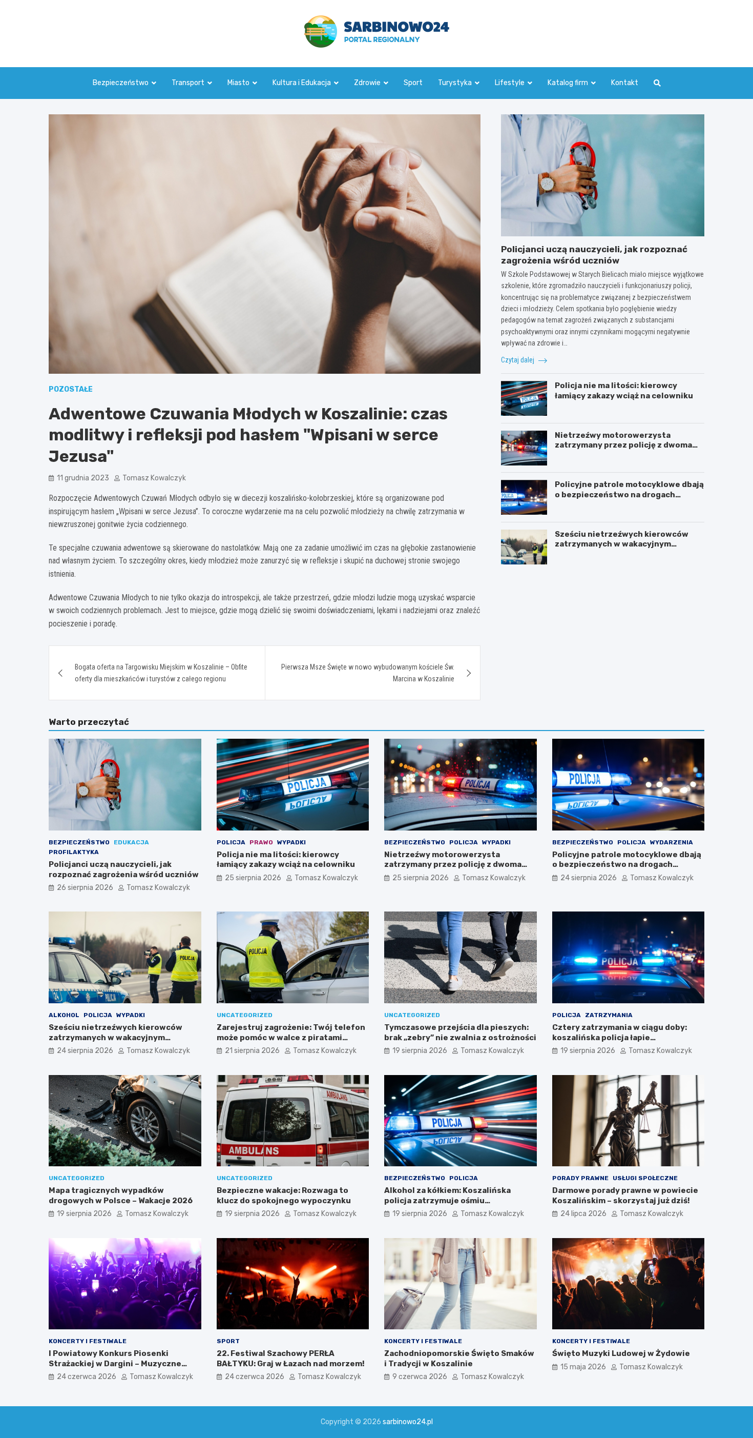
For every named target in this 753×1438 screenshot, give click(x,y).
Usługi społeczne (645, 1178)
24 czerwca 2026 (86, 1376)
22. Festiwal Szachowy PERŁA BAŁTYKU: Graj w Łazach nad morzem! (291, 1358)
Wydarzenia (671, 842)
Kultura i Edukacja (302, 82)
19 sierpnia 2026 (419, 1050)
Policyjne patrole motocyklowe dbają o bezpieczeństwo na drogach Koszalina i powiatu (629, 495)
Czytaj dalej (518, 360)
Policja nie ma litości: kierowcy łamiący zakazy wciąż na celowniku (624, 391)
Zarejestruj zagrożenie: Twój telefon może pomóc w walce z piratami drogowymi (291, 1037)
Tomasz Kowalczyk (154, 478)
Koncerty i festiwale (88, 1341)
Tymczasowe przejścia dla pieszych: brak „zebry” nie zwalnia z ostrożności (460, 1032)
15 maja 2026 (583, 1367)
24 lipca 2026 (583, 1213)
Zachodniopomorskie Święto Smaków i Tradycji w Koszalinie (459, 1358)
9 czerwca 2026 (419, 1376)
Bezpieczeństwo (121, 82)
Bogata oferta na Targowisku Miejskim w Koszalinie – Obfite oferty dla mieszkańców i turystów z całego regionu (161, 672)
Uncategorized (245, 1015)
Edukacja (131, 842)
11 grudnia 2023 (83, 478)
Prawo (261, 842)
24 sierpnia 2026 (588, 878)
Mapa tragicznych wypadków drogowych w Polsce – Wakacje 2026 (121, 1195)
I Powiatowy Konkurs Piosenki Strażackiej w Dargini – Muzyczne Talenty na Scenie (115, 1363)
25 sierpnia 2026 (253, 878)
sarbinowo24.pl (408, 1421)
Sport (413, 82)
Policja (231, 842)
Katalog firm (568, 82)
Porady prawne (580, 1178)
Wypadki (291, 842)
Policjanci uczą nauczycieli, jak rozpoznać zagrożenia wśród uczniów (124, 869)
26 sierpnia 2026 (85, 887)
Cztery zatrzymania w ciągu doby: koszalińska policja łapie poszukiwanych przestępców (619, 1037)
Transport (188, 82)
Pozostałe (71, 389)
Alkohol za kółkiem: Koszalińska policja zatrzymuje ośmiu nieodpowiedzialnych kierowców (450, 1200)
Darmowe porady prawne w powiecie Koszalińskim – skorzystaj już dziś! (625, 1195)
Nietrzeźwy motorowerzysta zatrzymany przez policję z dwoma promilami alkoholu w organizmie (623, 445)
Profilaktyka (74, 852)
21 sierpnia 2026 (252, 1050)
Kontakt (624, 82)
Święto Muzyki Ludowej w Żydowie (621, 1353)
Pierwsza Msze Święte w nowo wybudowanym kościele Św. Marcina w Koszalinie (367, 672)
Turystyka (455, 82)
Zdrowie (367, 82)
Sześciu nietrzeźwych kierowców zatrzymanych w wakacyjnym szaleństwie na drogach (621, 544)
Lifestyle (510, 82)
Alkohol (64, 1015)
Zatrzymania (609, 1015)
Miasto (238, 82)
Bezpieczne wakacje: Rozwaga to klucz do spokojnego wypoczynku (284, 1195)
